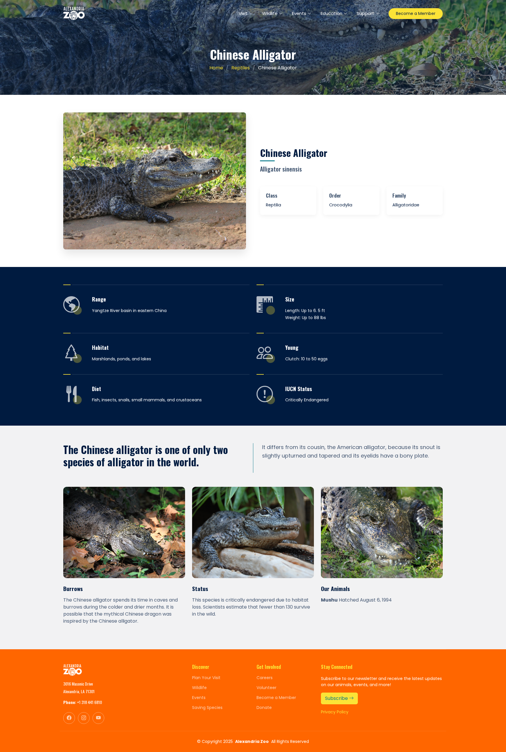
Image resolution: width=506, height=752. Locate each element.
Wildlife (199, 688)
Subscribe (337, 698)
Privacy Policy (334, 712)
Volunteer (266, 688)
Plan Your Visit (206, 678)
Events (199, 698)
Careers (265, 678)
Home (216, 67)
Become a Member (415, 13)
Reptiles (240, 67)
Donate (264, 707)
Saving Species (207, 707)
